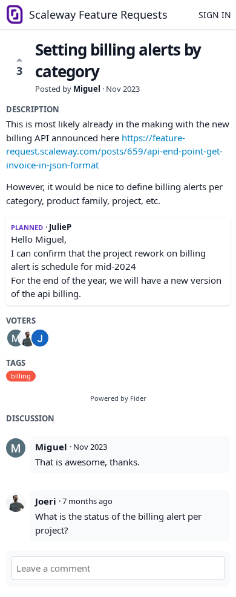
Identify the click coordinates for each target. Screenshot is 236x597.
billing (21, 375)
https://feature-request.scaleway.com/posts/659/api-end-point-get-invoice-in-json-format (114, 151)
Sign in (214, 15)
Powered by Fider (118, 398)
